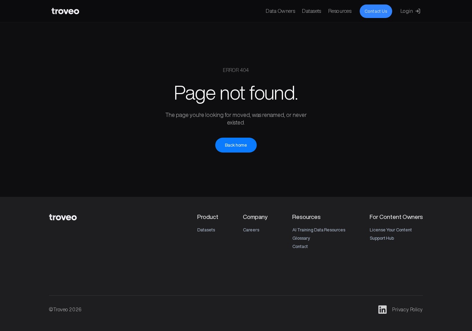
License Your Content (391, 230)
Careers (251, 230)
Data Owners (280, 10)
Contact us (376, 11)
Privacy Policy (407, 309)
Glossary (301, 238)
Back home (236, 145)
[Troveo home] (65, 11)
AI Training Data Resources (318, 230)
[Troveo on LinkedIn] (382, 309)
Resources (339, 10)
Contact (300, 246)
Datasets (311, 10)
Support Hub (382, 238)
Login (406, 10)
